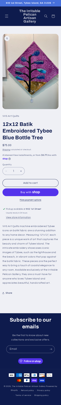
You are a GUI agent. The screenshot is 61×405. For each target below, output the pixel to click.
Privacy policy (43, 390)
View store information (18, 217)
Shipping (6, 149)
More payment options (30, 200)
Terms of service (23, 395)
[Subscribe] (51, 349)
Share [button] (9, 293)
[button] (6, 16)
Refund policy (27, 390)
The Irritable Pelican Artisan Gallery (29, 386)
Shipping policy (41, 395)
